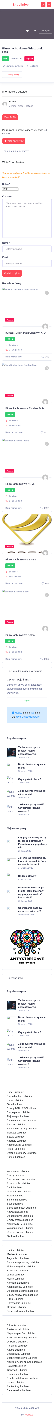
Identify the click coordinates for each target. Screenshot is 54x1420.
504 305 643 (15, 576)
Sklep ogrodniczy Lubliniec (21, 1207)
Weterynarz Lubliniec (18, 1171)
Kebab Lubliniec (15, 1382)
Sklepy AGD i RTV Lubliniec (22, 1108)
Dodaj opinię (13, 74)
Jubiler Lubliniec (15, 1274)
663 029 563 (15, 425)
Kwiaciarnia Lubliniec (18, 1374)
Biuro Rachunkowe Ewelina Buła (24, 408)
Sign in (26, 712)
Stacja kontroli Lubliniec (19, 1096)
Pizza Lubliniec (15, 1299)
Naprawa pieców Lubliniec (21, 1333)
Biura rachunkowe (14, 66)
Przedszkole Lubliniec (18, 1183)
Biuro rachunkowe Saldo (20, 635)
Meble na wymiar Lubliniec (21, 1266)
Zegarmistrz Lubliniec (18, 1258)
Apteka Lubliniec (16, 1349)
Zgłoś (47, 30)
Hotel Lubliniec (15, 1195)
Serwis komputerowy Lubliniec (23, 1262)
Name (6, 242)
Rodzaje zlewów (27, 876)
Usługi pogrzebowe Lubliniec (22, 1291)
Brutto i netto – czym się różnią (31, 766)
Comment (8, 196)
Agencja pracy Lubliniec (20, 1287)
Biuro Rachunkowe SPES (20, 559)
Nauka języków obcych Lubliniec (24, 1362)
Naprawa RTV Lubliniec (20, 1224)
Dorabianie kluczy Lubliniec (21, 1153)
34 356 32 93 (15, 652)
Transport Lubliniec (17, 1370)
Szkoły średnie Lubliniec (20, 1220)
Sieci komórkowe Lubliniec (21, 1179)
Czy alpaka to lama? (29, 779)
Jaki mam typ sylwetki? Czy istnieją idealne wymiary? (31, 807)
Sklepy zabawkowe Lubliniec (22, 1295)
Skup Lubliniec (15, 1203)
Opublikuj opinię (12, 273)
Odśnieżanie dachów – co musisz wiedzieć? (31, 909)
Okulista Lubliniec (16, 1236)
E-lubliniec (20, 4)
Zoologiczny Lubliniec (18, 1354)
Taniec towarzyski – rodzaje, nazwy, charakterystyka (29, 750)
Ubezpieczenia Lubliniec (20, 1232)
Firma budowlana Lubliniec (21, 1311)
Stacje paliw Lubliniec (18, 1112)
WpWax (28, 1414)
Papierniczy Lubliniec (18, 1386)
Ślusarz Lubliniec (16, 1124)
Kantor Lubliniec (15, 1250)
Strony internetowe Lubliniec (22, 1358)
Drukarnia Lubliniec (17, 1341)
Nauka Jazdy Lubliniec (19, 1191)
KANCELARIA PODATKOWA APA (25, 332)
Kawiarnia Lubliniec (17, 1212)
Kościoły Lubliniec (16, 1140)
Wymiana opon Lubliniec (20, 1228)
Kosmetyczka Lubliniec (19, 1145)
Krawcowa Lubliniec (17, 1270)
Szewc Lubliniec (15, 1136)
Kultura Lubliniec (16, 1157)
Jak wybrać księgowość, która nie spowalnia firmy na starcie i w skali (32, 861)
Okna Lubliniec (15, 1104)
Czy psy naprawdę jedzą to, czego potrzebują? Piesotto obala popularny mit (32, 842)
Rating (6, 184)
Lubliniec (34, 66)
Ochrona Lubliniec (16, 1307)
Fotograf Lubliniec (16, 1366)
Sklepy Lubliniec (16, 1175)
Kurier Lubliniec (15, 1092)
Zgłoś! (27, 700)
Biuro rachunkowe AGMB (20, 483)
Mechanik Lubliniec (17, 1254)
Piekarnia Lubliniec (17, 1345)
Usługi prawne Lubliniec (20, 1216)
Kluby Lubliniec (15, 1100)
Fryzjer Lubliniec (16, 1149)
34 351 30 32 (15, 501)
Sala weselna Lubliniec (19, 1390)
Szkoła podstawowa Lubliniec (23, 1378)
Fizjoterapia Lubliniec (18, 1116)
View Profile (10, 117)
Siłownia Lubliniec (17, 1325)
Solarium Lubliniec (17, 1199)
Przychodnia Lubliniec (19, 1303)
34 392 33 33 (15, 350)
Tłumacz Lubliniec (16, 1132)
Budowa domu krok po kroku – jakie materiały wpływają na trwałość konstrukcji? (31, 892)
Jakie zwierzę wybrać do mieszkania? (32, 792)
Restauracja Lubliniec (18, 1329)
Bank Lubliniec (15, 1187)
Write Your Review (15, 141)
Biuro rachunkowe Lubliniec (22, 1120)
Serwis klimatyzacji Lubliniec (22, 1128)
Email (5, 257)
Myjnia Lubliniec (15, 1278)
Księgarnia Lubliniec (18, 1282)
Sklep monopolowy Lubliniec (22, 1337)
